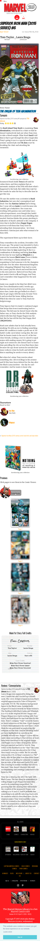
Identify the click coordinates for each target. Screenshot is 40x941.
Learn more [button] (7, 932)
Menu (5, 1)
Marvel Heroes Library (18, 909)
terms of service (23, 881)
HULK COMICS (26, 866)
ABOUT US (28, 873)
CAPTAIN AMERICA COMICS (11, 866)
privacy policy (15, 881)
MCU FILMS (19, 873)
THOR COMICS (23, 868)
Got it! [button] (20, 937)
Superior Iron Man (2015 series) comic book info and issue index (19, 435)
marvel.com (32, 881)
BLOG (12, 873)
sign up (7, 881)
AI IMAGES (5, 873)
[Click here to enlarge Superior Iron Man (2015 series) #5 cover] (19, 104)
